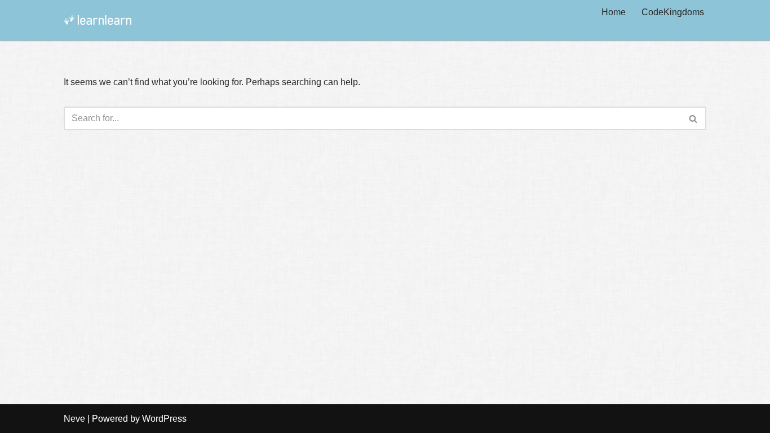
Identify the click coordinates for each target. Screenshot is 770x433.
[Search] (693, 118)
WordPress (164, 418)
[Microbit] (97, 20)
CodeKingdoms (672, 12)
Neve (74, 418)
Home (613, 12)
